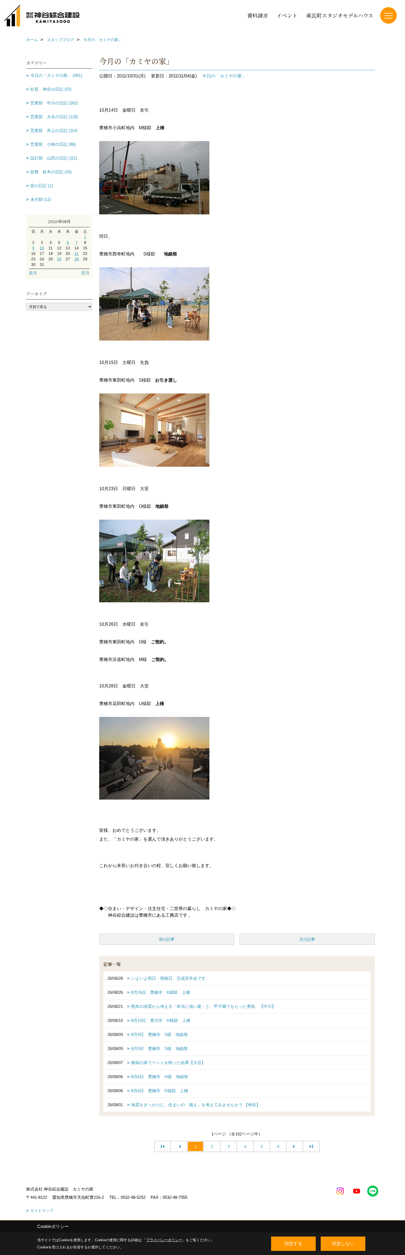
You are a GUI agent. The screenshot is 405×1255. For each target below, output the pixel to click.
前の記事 (166, 939)
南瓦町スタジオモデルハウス (339, 15)
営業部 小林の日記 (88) (53, 144)
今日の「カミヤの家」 (224, 76)
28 (76, 259)
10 (42, 248)
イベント (287, 15)
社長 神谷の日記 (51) (51, 89)
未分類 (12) (40, 199)
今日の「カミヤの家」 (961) (56, 75)
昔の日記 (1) (41, 185)
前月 (33, 273)
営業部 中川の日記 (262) (54, 103)
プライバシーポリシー (164, 1240)
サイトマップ (41, 1210)
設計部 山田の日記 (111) (53, 158)
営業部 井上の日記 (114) (53, 130)
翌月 (85, 273)
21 (76, 253)
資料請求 (257, 15)
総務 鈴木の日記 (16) (51, 171)
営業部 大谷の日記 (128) (54, 116)
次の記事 (307, 939)
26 (59, 259)
